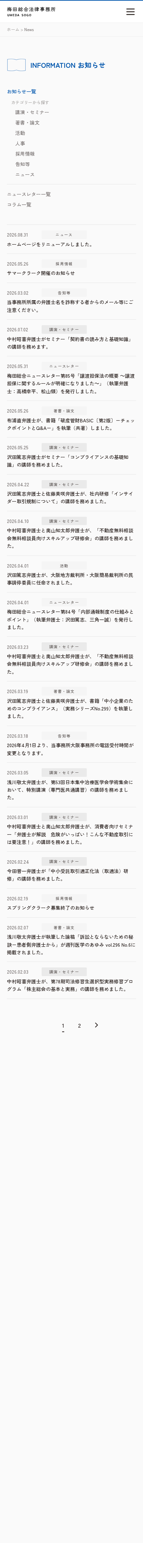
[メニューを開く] (130, 11)
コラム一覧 (19, 204)
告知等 (22, 163)
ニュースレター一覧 (29, 194)
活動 (20, 132)
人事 (20, 143)
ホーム (13, 29)
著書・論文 (27, 122)
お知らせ (92, 65)
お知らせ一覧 (21, 91)
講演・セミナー (32, 112)
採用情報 (25, 153)
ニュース (25, 174)
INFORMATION (53, 65)
